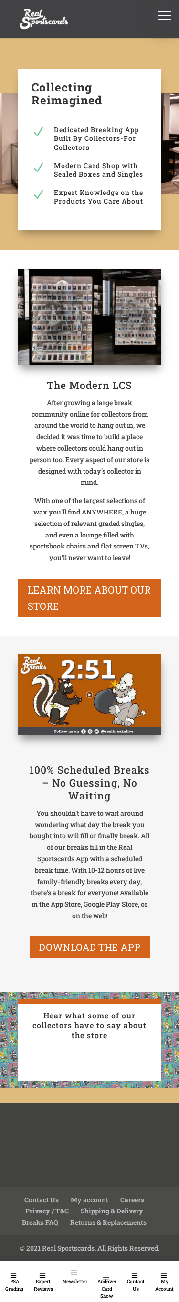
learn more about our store (89, 597)
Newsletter (75, 1282)
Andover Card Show (106, 1289)
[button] (164, 14)
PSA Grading (14, 1285)
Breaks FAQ (40, 1222)
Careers (132, 1199)
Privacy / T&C (47, 1210)
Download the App (89, 947)
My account (89, 1199)
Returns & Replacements (108, 1222)
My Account (164, 1285)
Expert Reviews (43, 1285)
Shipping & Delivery (112, 1210)
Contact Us (136, 1285)
